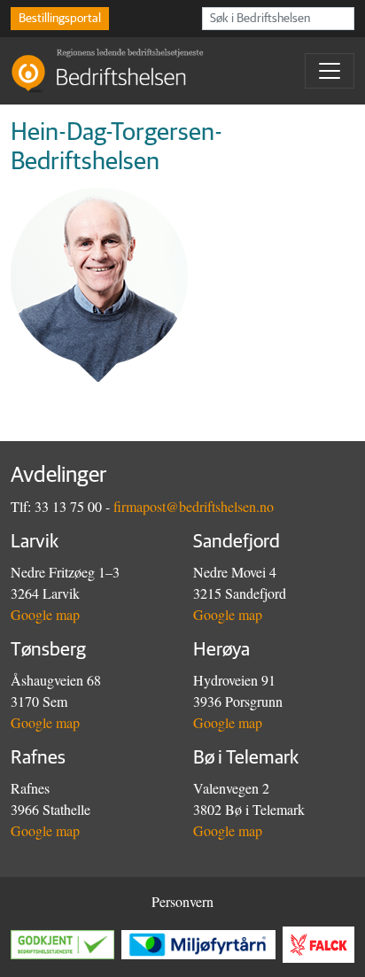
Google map (45, 614)
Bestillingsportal (60, 18)
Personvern (182, 901)
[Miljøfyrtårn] (202, 944)
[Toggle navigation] (329, 71)
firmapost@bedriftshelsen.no (193, 506)
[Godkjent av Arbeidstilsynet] (66, 944)
